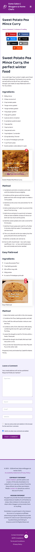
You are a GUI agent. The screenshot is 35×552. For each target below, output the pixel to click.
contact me (13, 488)
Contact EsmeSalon (17, 535)
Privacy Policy (25, 473)
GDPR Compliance (17, 538)
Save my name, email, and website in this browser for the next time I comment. (17, 425)
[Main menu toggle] (30, 6)
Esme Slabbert (12, 480)
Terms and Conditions (17, 541)
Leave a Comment (7, 29)
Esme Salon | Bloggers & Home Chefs (16, 6)
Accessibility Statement (12, 473)
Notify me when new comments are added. (17, 431)
